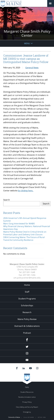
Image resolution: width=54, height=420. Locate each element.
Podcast (27, 332)
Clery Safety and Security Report (27, 407)
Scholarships (27, 305)
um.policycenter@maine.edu (27, 277)
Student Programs (27, 298)
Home (27, 285)
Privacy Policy (27, 402)
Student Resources (27, 392)
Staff (27, 291)
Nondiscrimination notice (27, 397)
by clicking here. (26, 190)
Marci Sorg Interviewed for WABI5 (19, 223)
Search (6, 199)
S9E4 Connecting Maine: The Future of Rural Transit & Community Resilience (24, 238)
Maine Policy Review (27, 319)
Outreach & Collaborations (27, 326)
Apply (27, 387)
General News (32, 67)
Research (27, 312)
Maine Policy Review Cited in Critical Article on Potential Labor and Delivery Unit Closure (24, 233)
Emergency (27, 412)
